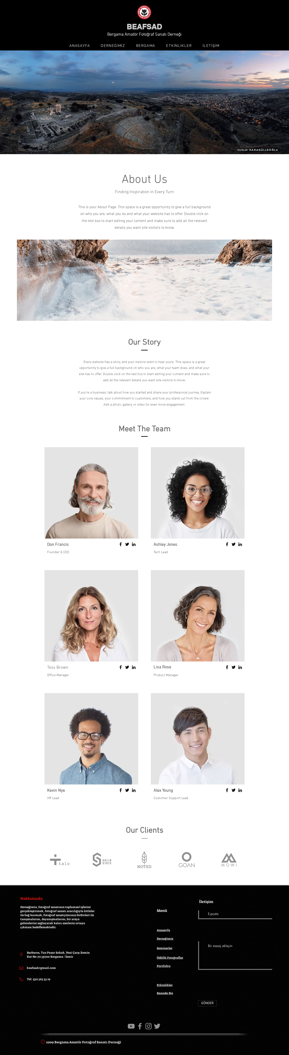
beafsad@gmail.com (41, 968)
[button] (113, 45)
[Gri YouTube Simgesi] (131, 1026)
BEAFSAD (144, 26)
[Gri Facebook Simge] (140, 1026)
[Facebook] (120, 544)
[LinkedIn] (133, 544)
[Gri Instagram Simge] (148, 1026)
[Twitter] (127, 544)
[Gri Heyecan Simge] (157, 1026)
